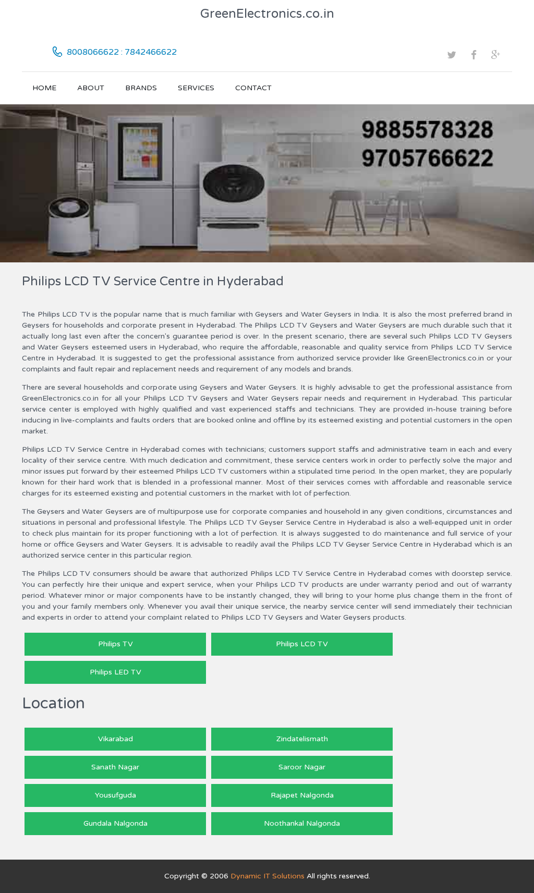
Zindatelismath (302, 738)
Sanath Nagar (115, 767)
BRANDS (141, 87)
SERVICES (196, 87)
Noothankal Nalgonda (302, 823)
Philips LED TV (115, 672)
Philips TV (115, 643)
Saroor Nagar (301, 767)
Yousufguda (115, 795)
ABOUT (90, 87)
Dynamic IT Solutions (267, 876)
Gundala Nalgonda (115, 823)
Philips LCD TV (302, 643)
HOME (44, 87)
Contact (253, 87)
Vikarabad (115, 738)
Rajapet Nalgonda (302, 795)
